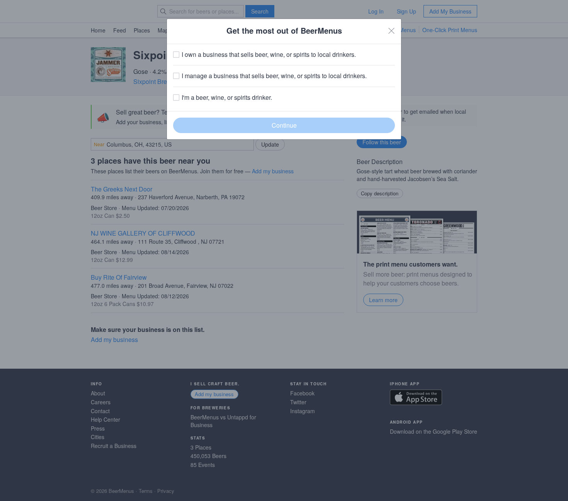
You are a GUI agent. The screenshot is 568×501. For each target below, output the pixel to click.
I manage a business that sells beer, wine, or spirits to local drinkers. (274, 76)
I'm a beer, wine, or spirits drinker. (227, 97)
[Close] (391, 30)
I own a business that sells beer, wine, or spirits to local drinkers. (269, 54)
